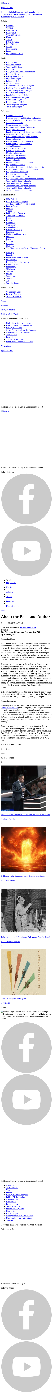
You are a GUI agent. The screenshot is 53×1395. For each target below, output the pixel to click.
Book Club (5, 610)
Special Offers (7, 7)
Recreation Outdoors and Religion (20, 86)
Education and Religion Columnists (20, 127)
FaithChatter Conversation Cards (19, 342)
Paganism (10, 255)
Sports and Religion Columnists (19, 181)
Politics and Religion (14, 81)
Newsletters (6, 346)
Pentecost (10, 601)
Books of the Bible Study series (19, 325)
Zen (7, 281)
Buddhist (4, 12)
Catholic (11, 12)
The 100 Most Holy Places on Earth (20, 204)
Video (3, 301)
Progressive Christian (15, 17)
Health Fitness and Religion (17, 97)
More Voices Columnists (16, 148)
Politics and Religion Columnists (19, 162)
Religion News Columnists (17, 172)
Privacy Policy (12, 1204)
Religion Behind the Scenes (17, 262)
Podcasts (9, 208)
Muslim (35, 14)
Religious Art (11, 69)
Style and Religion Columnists (18, 183)
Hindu (11, 14)
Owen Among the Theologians (13, 998)
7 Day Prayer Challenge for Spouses (21, 330)
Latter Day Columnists (15, 151)
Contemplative (21, 12)
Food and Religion (13, 65)
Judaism (9, 241)
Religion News (12, 62)
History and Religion (14, 76)
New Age (10, 253)
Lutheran (10, 243)
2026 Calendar (12, 199)
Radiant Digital (12, 1213)
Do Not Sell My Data (15, 1209)
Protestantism (11, 260)
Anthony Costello (8, 819)
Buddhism (10, 222)
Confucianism (11, 227)
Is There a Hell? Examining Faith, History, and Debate (23, 876)
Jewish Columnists (13, 146)
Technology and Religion (16, 104)
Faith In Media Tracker (10, 314)
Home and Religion (14, 100)
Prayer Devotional (13, 337)
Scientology (11, 267)
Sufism (9, 274)
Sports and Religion (14, 67)
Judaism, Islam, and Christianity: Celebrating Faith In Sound (25, 937)
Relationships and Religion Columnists (22, 169)
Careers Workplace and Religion (19, 90)
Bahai (8, 218)
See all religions (12, 283)
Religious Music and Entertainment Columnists (25, 179)
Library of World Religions (17, 201)
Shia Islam (10, 269)
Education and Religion (15, 93)
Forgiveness (11, 582)
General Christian (13, 35)
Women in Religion (14, 83)
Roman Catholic (12, 264)
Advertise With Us (13, 1199)
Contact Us (10, 1211)
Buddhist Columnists (14, 115)
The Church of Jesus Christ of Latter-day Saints (25, 248)
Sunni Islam (11, 276)
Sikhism (9, 271)
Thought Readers (8, 310)
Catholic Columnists (14, 122)
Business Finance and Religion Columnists (23, 118)
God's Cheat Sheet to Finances (18, 323)
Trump (9, 596)
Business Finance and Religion (18, 88)
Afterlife (9, 592)
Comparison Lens (13, 292)
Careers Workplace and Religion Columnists (24, 120)
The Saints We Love (14, 339)
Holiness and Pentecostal (16, 234)
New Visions (11, 49)
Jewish (16, 14)
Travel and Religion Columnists (19, 188)
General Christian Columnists (18, 134)
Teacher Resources (13, 296)
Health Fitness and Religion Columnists (22, 137)
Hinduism (10, 232)
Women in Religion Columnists (19, 190)
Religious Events (13, 74)
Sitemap (9, 1220)
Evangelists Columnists (15, 129)
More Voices (11, 44)
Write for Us (11, 1202)
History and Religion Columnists (19, 141)
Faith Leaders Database (15, 213)
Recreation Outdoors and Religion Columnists (25, 167)
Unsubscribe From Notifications (19, 1218)
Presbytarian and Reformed (17, 257)
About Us (10, 1185)
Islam (8, 239)
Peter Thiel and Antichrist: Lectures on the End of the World (25, 815)
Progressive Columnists (15, 165)
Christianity (11, 225)
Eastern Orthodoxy (14, 229)
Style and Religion (13, 79)
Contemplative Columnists (17, 125)
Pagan (8, 51)
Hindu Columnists (13, 139)
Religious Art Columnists (16, 174)
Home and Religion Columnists (19, 144)
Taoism (9, 278)
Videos (9, 211)
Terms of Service (13, 1206)
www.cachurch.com (10, 708)
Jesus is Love (11, 335)
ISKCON (10, 236)
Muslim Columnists (14, 153)
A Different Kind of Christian (18, 332)
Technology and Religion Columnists (21, 186)
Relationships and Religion (17, 102)
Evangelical (32, 12)
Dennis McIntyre (8, 880)
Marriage (10, 587)
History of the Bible (14, 328)
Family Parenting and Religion (18, 95)
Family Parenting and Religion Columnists (23, 132)
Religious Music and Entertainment (20, 72)
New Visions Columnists (16, 155)
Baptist (9, 220)
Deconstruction (12, 606)
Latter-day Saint (25, 14)
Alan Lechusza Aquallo (10, 941)
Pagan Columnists (13, 160)
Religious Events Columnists (18, 176)
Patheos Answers (13, 206)
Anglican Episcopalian (15, 215)
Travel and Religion (14, 107)
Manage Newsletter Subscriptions (19, 1216)
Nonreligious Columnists (16, 158)
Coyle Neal (5, 1003)
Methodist (10, 246)
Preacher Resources (14, 294)
